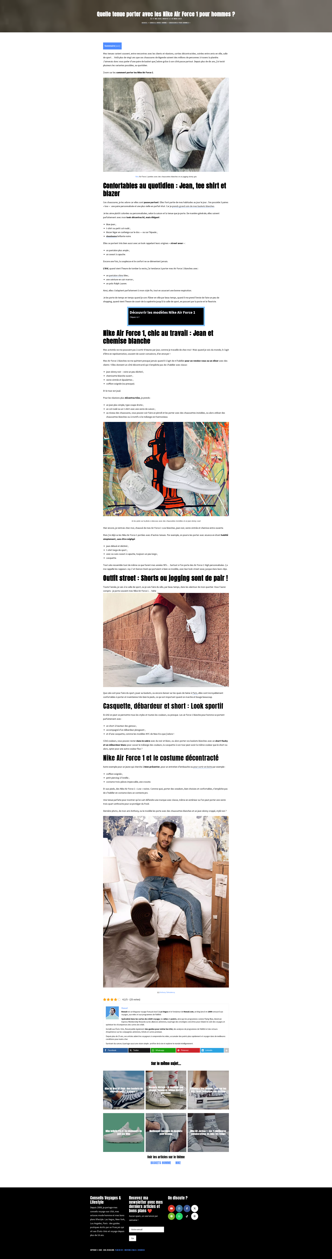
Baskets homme (161, 1162)
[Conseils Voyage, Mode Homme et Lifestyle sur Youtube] (171, 1208)
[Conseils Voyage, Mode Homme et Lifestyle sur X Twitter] (194, 1208)
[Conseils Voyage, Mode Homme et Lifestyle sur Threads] (194, 1216)
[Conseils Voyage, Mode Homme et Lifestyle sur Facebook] (187, 1208)
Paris (194, 692)
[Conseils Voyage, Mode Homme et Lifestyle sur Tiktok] (187, 1216)
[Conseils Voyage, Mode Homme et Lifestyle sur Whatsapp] (179, 1216)
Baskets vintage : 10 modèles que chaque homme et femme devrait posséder (166, 1090)
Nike (137, 177)
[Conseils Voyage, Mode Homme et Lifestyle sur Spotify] (171, 1216)
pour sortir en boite (202, 766)
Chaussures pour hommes (179, 23)
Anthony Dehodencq (167, 992)
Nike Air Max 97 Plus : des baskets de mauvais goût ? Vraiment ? (124, 1090)
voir (117, 46)
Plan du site (119, 1250)
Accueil (145, 23)
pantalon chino (116, 275)
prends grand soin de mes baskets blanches (193, 206)
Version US (141, 1250)
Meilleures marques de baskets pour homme (165, 1132)
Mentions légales (130, 1250)
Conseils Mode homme (158, 23)
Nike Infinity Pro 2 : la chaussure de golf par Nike (124, 1132)
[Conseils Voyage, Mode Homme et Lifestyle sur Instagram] (179, 1208)
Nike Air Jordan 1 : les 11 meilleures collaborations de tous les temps (208, 1132)
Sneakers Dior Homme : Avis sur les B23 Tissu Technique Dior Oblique (208, 1090)
